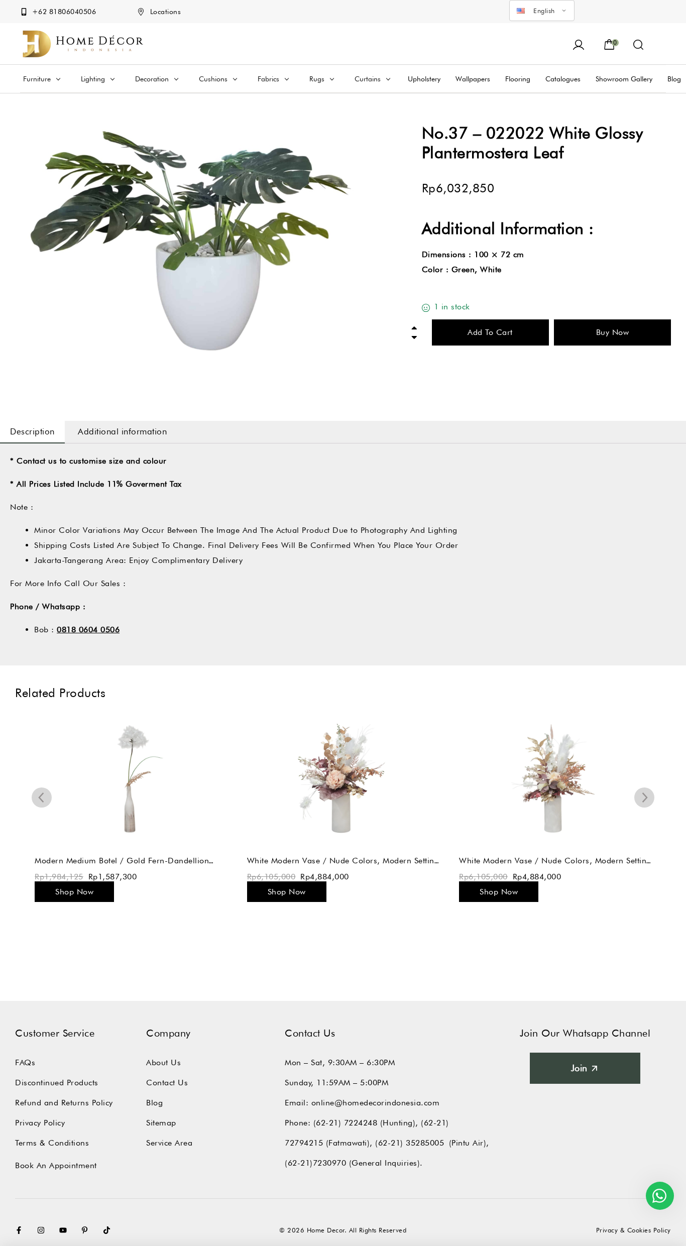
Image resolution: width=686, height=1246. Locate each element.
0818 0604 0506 (88, 629)
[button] (638, 43)
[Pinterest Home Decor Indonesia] (87, 1230)
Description (32, 431)
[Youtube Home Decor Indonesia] (65, 1230)
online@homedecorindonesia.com (375, 1102)
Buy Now (612, 332)
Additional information (122, 431)
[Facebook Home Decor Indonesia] (21, 1230)
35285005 (425, 1143)
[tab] (32, 432)
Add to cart (490, 332)
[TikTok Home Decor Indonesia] (109, 1230)
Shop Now (74, 891)
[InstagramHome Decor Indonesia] (43, 1230)
